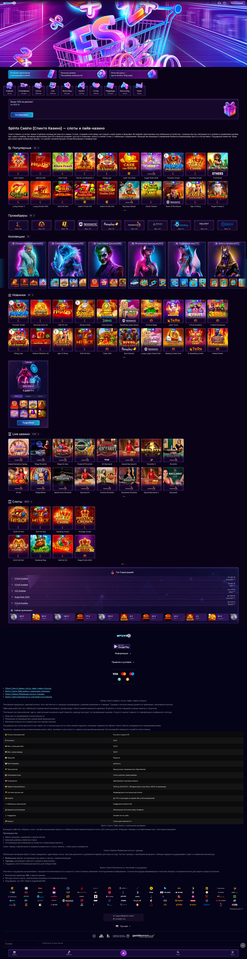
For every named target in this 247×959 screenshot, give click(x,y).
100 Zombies (20, 591)
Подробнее (28, 422)
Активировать (22, 115)
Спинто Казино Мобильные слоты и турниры (24, 694)
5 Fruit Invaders (21, 578)
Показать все (235, 909)
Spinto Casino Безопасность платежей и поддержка (28, 697)
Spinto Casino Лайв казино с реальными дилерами (27, 691)
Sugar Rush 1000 (22, 597)
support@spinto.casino (124, 916)
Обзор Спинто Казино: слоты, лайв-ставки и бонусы (28, 688)
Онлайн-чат (120, 919)
